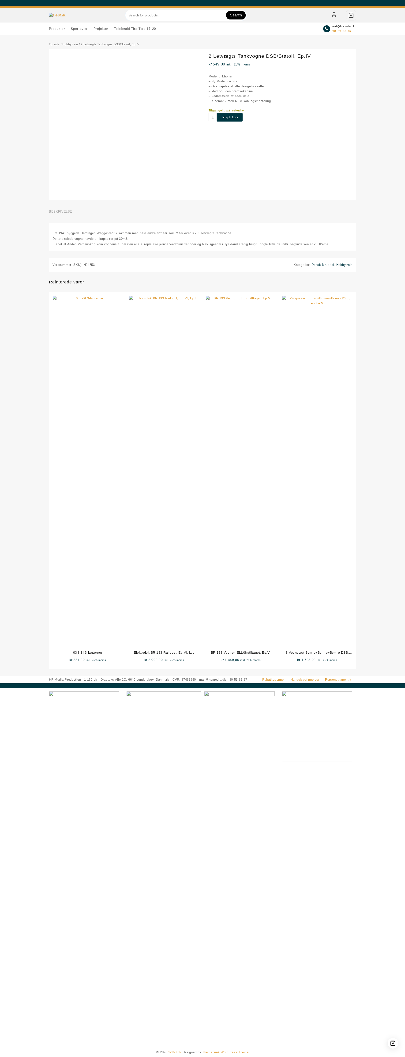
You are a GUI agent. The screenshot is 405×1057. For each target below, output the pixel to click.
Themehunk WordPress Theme (225, 1052)
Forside (54, 44)
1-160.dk (174, 1052)
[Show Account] (334, 15)
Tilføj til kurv (229, 117)
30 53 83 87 (342, 31)
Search (236, 15)
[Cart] (351, 15)
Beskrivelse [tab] (60, 211)
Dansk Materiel (322, 265)
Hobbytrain (70, 44)
